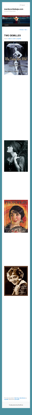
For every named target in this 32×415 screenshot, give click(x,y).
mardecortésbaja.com (13, 9)
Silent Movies (22, 398)
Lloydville (7, 25)
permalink (17, 399)
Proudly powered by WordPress (16, 405)
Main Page (17, 398)
